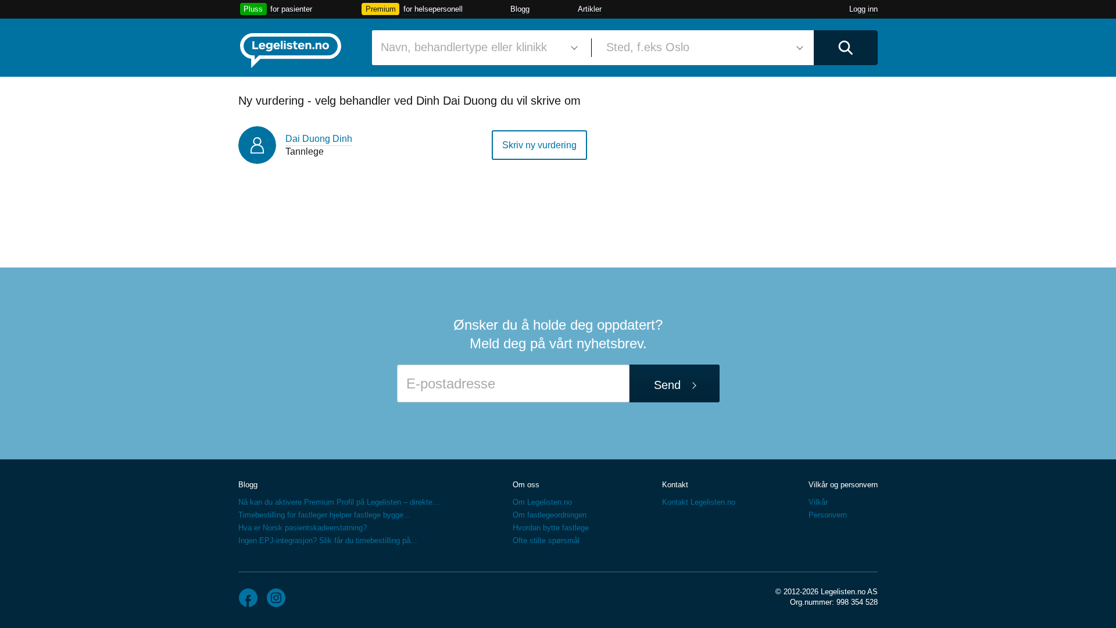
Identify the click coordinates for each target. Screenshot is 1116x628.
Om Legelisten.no (542, 502)
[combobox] (477, 47)
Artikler (590, 9)
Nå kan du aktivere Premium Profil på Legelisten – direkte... (338, 502)
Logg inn (863, 9)
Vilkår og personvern (843, 484)
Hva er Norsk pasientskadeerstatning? (302, 527)
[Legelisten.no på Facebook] (248, 598)
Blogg (520, 9)
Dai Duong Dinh (318, 139)
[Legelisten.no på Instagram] (276, 598)
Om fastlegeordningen (549, 515)
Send (667, 385)
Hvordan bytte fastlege (551, 527)
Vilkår (818, 502)
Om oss (526, 484)
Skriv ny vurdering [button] (539, 145)
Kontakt (675, 484)
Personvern (828, 515)
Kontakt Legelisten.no (698, 502)
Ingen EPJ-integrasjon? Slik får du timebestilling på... (327, 540)
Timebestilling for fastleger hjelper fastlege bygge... (324, 515)
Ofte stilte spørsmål (546, 540)
